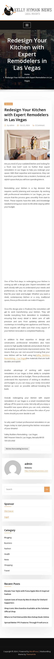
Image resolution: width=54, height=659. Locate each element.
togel (6, 517)
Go (47, 489)
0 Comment (39, 125)
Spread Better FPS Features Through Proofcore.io (26, 622)
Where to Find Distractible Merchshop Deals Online (26, 617)
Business (8, 543)
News (6, 559)
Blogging (7, 537)
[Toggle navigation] (27, 25)
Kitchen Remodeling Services (17, 449)
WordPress (33, 651)
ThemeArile (31, 654)
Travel (7, 570)
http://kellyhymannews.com (36, 471)
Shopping (8, 565)
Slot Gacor (9, 511)
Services (8, 104)
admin (10, 125)
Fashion (7, 548)
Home (27, 74)
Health (7, 554)
